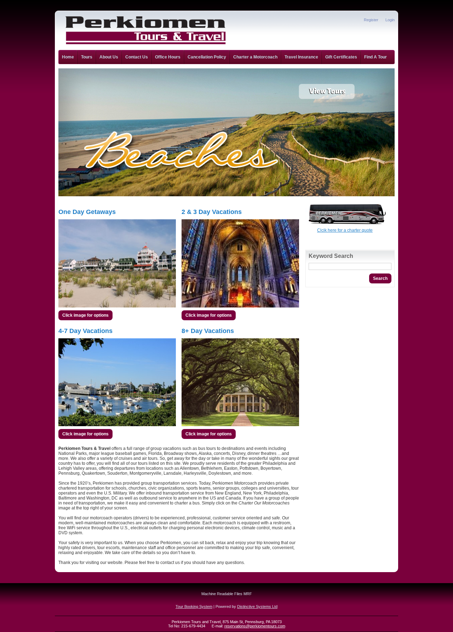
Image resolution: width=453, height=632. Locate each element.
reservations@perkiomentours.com (254, 626)
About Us (108, 57)
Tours (86, 57)
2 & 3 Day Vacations (212, 211)
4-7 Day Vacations (85, 330)
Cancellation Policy (207, 57)
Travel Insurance (301, 57)
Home (68, 57)
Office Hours (167, 57)
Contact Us (136, 57)
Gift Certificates (341, 57)
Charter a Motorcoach (255, 57)
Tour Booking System (194, 606)
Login (390, 20)
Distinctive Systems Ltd (257, 606)
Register (371, 20)
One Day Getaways (87, 211)
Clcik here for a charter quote (345, 230)
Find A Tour (375, 57)
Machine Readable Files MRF (226, 594)
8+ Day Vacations (208, 330)
